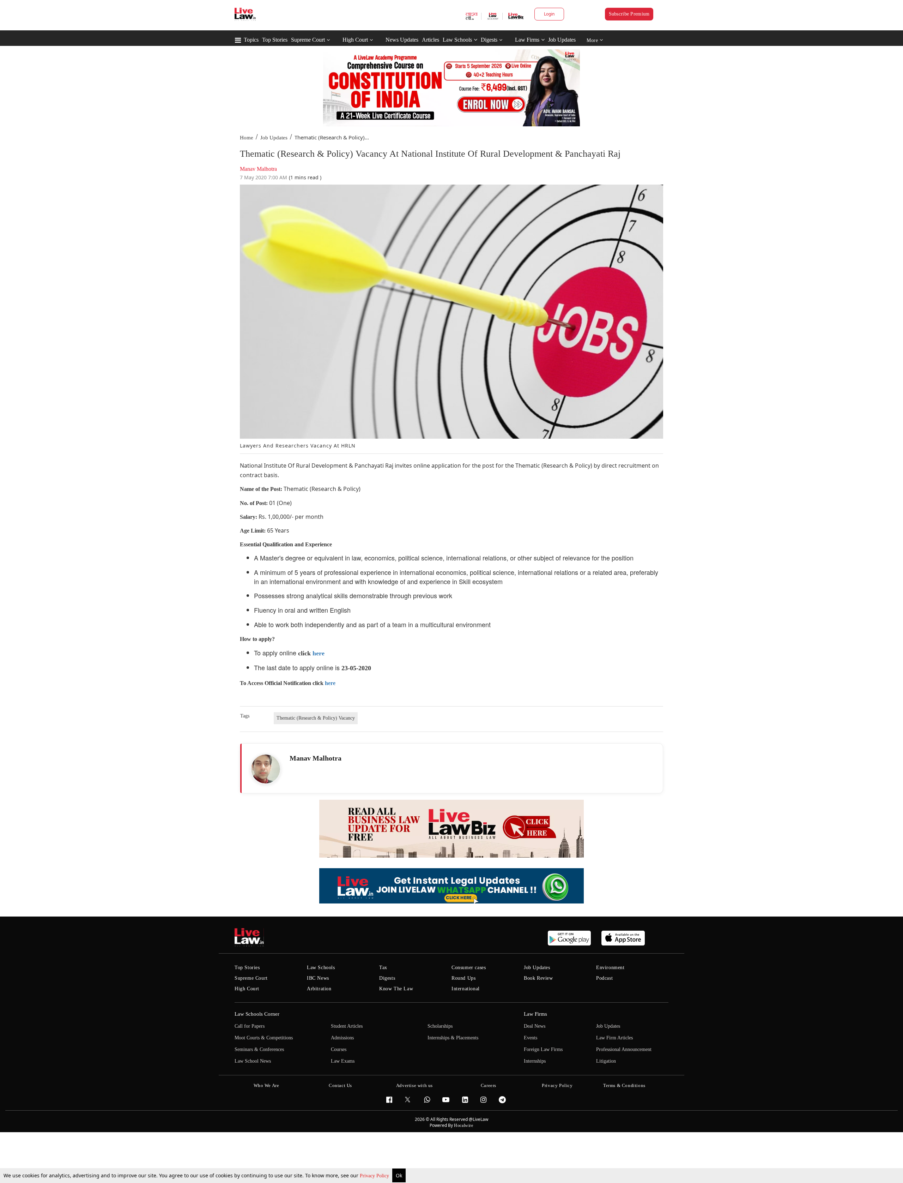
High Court (355, 40)
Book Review (538, 978)
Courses (338, 1049)
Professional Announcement (624, 1049)
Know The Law (396, 988)
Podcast (604, 978)
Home (246, 137)
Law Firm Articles (614, 1037)
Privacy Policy (375, 1175)
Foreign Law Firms (543, 1049)
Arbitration (319, 988)
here (319, 653)
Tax (383, 967)
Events (530, 1037)
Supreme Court (308, 40)
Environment (610, 967)
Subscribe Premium (629, 14)
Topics (251, 40)
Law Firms (527, 40)
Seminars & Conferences (259, 1049)
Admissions (342, 1037)
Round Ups (463, 978)
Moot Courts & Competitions (264, 1037)
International (466, 988)
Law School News (253, 1061)
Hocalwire (463, 1125)
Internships (535, 1061)
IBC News (318, 978)
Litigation (606, 1061)
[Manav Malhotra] (265, 769)
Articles (430, 40)
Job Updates (562, 40)
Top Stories (274, 40)
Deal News (534, 1026)
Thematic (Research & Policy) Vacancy (316, 718)
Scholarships (440, 1026)
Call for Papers (250, 1026)
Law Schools (457, 40)
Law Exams (342, 1061)
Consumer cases (469, 967)
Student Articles (347, 1026)
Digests (489, 40)
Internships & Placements (453, 1037)
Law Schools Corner (257, 1014)
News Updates (402, 40)
